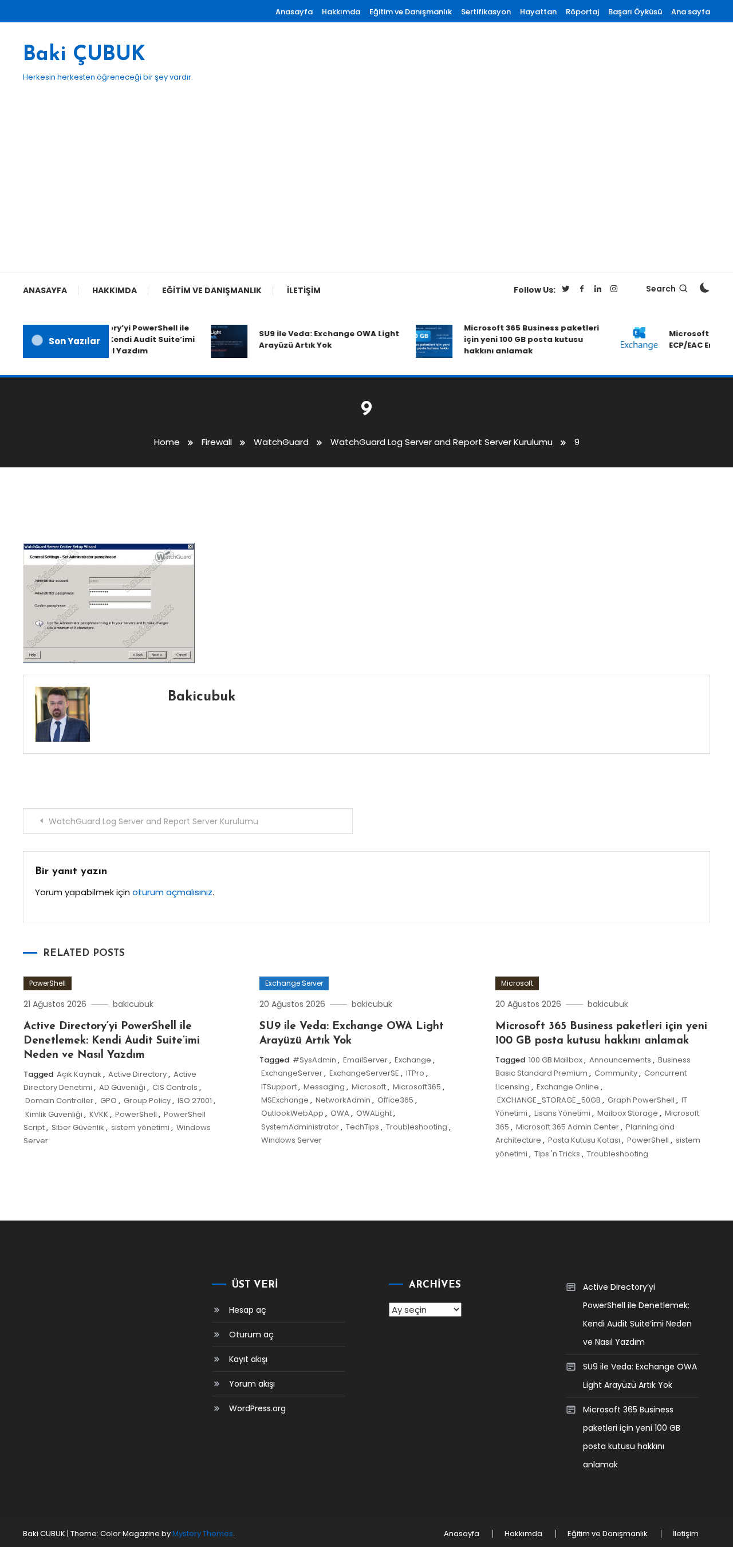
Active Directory (137, 1074)
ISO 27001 (195, 1100)
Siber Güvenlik (78, 1127)
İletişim (304, 290)
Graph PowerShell (641, 1100)
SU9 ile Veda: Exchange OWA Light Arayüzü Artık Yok (320, 339)
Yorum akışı (252, 1383)
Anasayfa (294, 11)
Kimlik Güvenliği (53, 1114)
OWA (339, 1113)
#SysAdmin (314, 1059)
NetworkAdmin (343, 1100)
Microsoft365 (417, 1086)
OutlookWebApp (292, 1113)
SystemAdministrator (300, 1126)
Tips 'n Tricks (557, 1153)
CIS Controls (175, 1087)
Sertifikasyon (486, 11)
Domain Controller (59, 1100)
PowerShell (47, 983)
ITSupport (279, 1086)
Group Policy (147, 1100)
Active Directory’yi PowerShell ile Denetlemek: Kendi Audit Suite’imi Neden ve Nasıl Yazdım (115, 339)
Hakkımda (341, 11)
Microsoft (369, 1086)
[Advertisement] (366, 187)
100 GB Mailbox (555, 1059)
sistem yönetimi (140, 1127)
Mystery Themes (202, 1533)
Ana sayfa (690, 11)
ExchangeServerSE (364, 1073)
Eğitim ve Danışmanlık (410, 11)
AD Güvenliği (122, 1087)
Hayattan (538, 11)
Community (615, 1073)
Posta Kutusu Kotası (584, 1140)
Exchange (413, 1059)
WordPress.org (257, 1408)
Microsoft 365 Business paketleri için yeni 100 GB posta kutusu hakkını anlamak (522, 339)
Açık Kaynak (79, 1074)
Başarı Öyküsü (635, 11)
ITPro (415, 1073)
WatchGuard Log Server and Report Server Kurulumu (153, 821)
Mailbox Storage (627, 1113)
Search (661, 288)
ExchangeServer (291, 1073)
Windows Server (291, 1140)
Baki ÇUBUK (84, 55)
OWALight (374, 1113)
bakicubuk (201, 697)
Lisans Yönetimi (562, 1113)
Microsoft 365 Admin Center (567, 1126)
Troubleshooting (416, 1126)
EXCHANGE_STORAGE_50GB (549, 1100)
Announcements (620, 1059)
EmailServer (365, 1059)
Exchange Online (568, 1086)
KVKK (98, 1114)
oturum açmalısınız (172, 892)
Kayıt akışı (248, 1359)
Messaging (324, 1086)
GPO (108, 1100)
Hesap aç (247, 1310)
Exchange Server (294, 983)
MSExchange (285, 1100)
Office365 (395, 1100)
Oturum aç (251, 1334)
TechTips (362, 1126)
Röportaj (582, 11)
